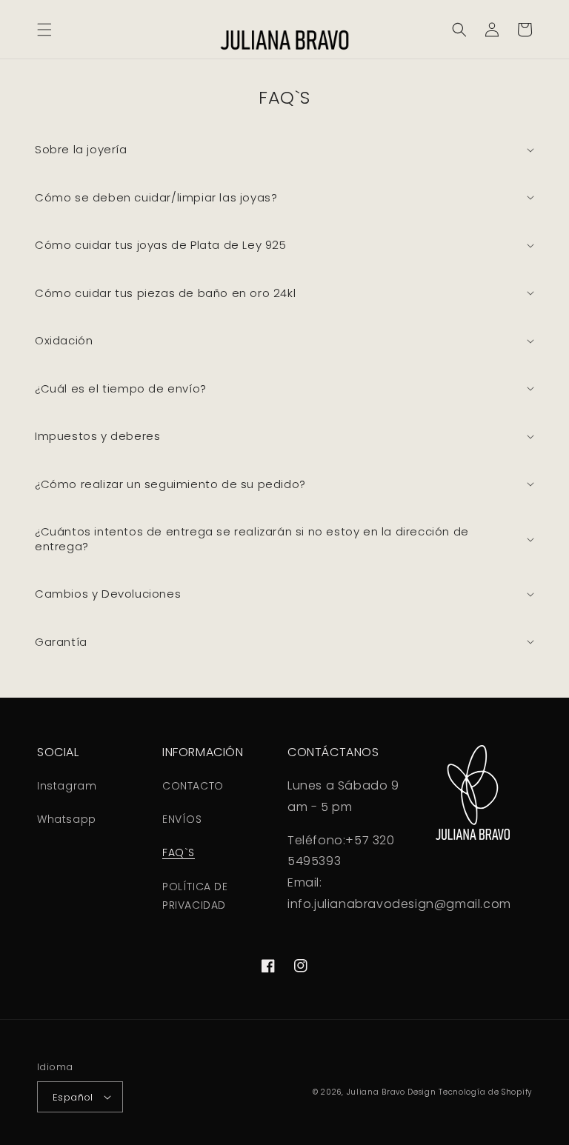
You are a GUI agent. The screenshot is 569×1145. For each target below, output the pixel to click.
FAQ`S (178, 852)
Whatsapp (66, 819)
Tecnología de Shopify (485, 1092)
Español (73, 1097)
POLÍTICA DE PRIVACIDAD (195, 895)
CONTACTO (193, 785)
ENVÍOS (182, 819)
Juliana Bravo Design (391, 1092)
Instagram (66, 785)
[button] (44, 29)
